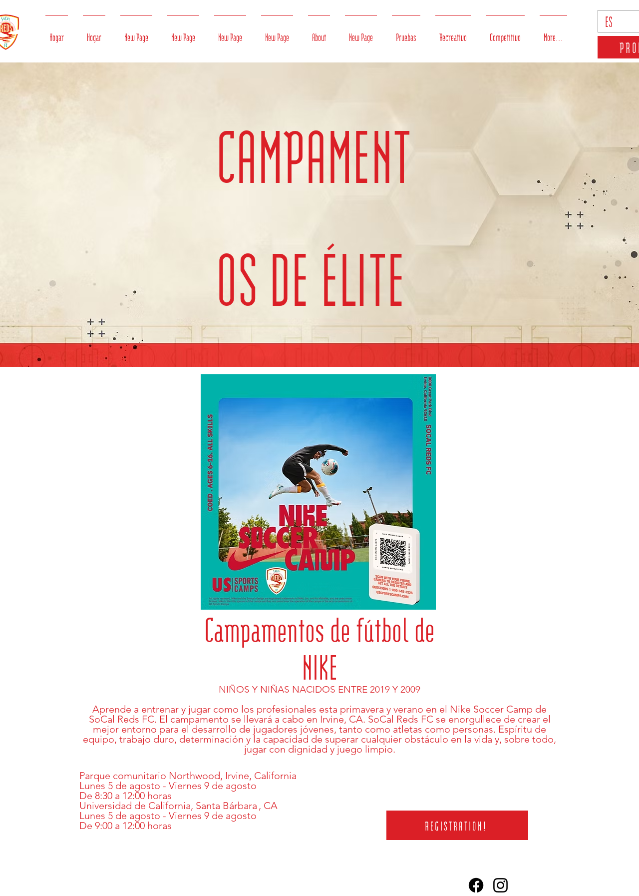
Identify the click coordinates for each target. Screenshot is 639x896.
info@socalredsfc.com (441, 885)
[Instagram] (500, 885)
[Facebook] (476, 885)
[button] (319, 32)
